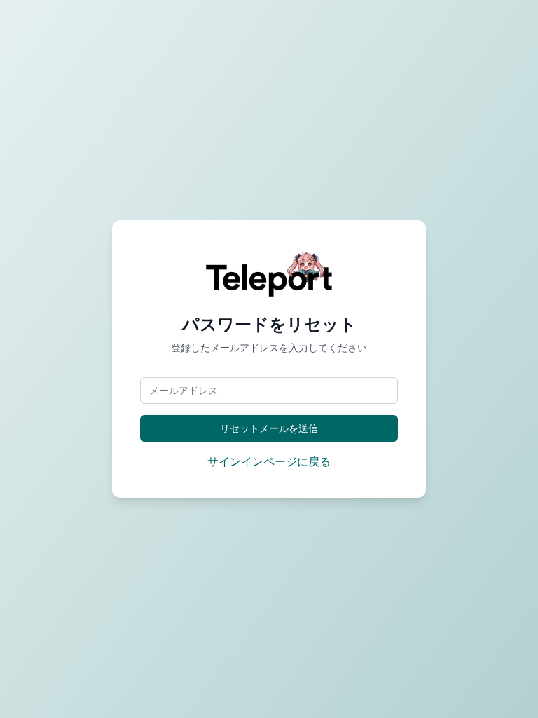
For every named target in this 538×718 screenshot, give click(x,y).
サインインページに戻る (269, 461)
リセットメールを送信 (269, 428)
